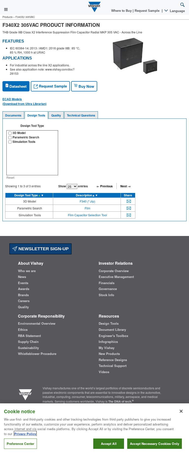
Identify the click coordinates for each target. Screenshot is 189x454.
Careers (24, 301)
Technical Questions (81, 115)
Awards (23, 289)
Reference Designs (113, 360)
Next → (125, 186)
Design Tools (36, 115)
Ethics (23, 329)
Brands (23, 295)
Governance (108, 289)
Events (23, 283)
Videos (104, 372)
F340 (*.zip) (87, 201)
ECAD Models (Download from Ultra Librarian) (24, 101)
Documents (13, 115)
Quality (56, 115)
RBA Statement (29, 336)
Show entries (73, 186)
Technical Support (112, 366)
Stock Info (106, 295)
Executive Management (116, 277)
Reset (10, 177)
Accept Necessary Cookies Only (154, 443)
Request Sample (52, 86)
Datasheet (17, 86)
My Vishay (106, 348)
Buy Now (86, 86)
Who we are (27, 271)
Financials (106, 283)
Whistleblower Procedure (37, 353)
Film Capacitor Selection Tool (87, 215)
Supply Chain (28, 341)
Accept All (109, 443)
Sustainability (28, 348)
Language (177, 11)
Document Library (112, 329)
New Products (109, 353)
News (22, 277)
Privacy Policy (25, 433)
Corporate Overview (114, 271)
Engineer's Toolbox (113, 336)
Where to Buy (122, 11)
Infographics (108, 341)
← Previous (104, 186)
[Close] (181, 411)
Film (87, 208)
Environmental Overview (36, 323)
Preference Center (20, 443)
